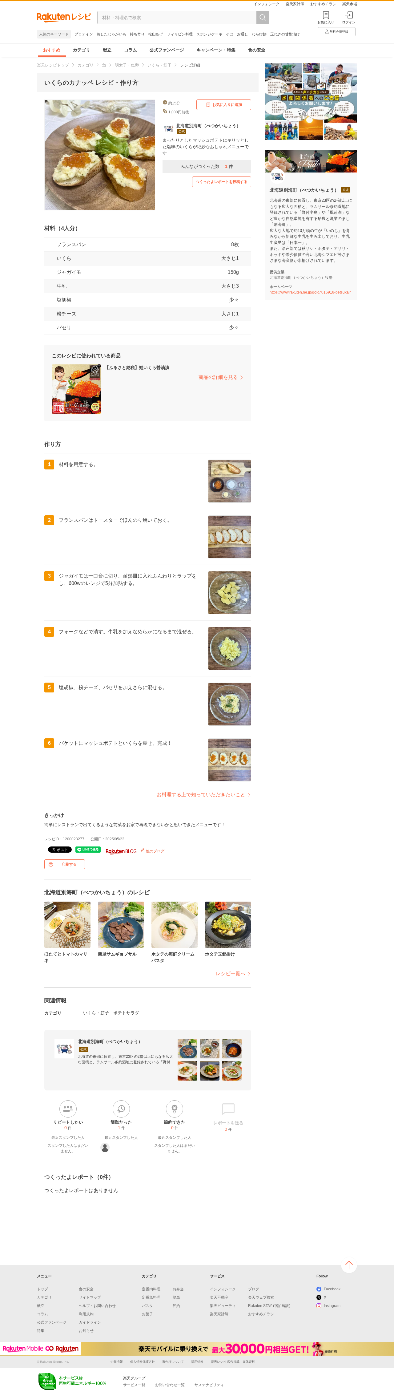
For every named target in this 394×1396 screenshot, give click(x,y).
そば (229, 34)
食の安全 (256, 49)
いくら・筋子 (159, 65)
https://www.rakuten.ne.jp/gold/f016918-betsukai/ (310, 292)
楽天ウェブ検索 (261, 1297)
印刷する (69, 864)
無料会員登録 (339, 31)
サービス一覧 (134, 1385)
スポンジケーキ (209, 34)
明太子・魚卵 (127, 65)
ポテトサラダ (126, 1012)
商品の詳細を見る (218, 377)
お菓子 (147, 1314)
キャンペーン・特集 (216, 49)
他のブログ (154, 851)
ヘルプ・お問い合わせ (97, 1306)
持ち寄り (137, 34)
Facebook (332, 1289)
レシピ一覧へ (230, 973)
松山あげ (155, 34)
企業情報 (117, 1361)
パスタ (147, 1306)
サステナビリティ (209, 1385)
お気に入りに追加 (227, 105)
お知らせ (86, 1331)
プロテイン (83, 34)
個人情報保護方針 (142, 1361)
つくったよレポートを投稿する (221, 182)
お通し (242, 34)
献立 (107, 49)
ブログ (253, 1289)
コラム (130, 49)
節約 (176, 1306)
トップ (42, 1289)
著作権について (173, 1361)
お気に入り (325, 22)
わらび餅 (259, 34)
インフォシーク (266, 4)
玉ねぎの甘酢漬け (285, 34)
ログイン (349, 22)
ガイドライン (90, 1322)
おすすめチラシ (323, 4)
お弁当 (178, 1289)
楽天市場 (349, 4)
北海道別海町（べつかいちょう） (110, 1041)
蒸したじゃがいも (111, 34)
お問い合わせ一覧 (170, 1385)
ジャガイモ (69, 272)
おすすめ (51, 49)
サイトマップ (90, 1297)
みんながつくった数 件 (207, 166)
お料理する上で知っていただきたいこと (201, 794)
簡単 (176, 1297)
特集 (40, 1331)
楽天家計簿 (295, 4)
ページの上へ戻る (349, 1265)
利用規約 (86, 1314)
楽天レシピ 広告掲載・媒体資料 (233, 1361)
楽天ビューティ (223, 1306)
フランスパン (71, 244)
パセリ (64, 327)
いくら (64, 258)
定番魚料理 (151, 1297)
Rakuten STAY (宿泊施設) (269, 1306)
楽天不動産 (219, 1297)
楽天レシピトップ (53, 65)
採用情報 (197, 1361)
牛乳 (61, 286)
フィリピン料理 (180, 34)
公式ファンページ (167, 49)
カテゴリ (81, 49)
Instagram (332, 1306)
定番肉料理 (151, 1289)
